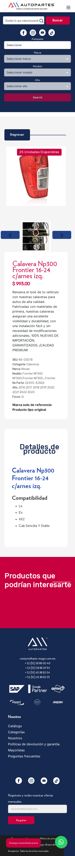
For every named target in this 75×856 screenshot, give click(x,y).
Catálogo (15, 726)
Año (37, 80)
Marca (37, 52)
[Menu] (68, 6)
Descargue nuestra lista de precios (23, 843)
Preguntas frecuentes (24, 756)
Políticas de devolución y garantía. (34, 744)
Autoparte (37, 38)
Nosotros (15, 738)
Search (37, 97)
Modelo (37, 66)
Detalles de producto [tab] (39, 447)
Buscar (58, 20)
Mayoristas (16, 750)
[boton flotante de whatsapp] (61, 842)
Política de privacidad (50, 838)
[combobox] (23, 20)
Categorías (16, 732)
